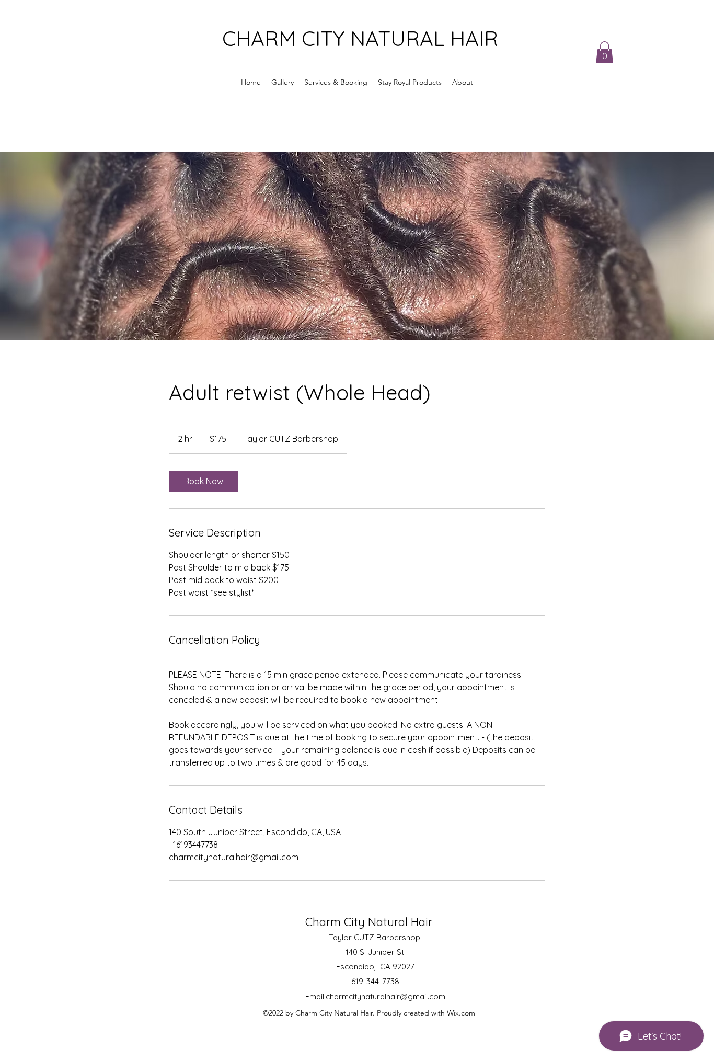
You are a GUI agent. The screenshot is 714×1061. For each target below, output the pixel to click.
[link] (203, 481)
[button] (604, 52)
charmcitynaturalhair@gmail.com (385, 996)
